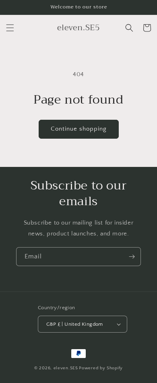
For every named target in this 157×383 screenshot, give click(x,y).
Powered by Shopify (101, 368)
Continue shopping (79, 128)
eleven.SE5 (66, 368)
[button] (10, 28)
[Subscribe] (131, 256)
